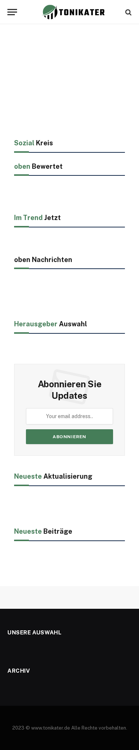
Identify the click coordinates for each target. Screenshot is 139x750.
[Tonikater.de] (73, 12)
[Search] (128, 12)
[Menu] (12, 12)
